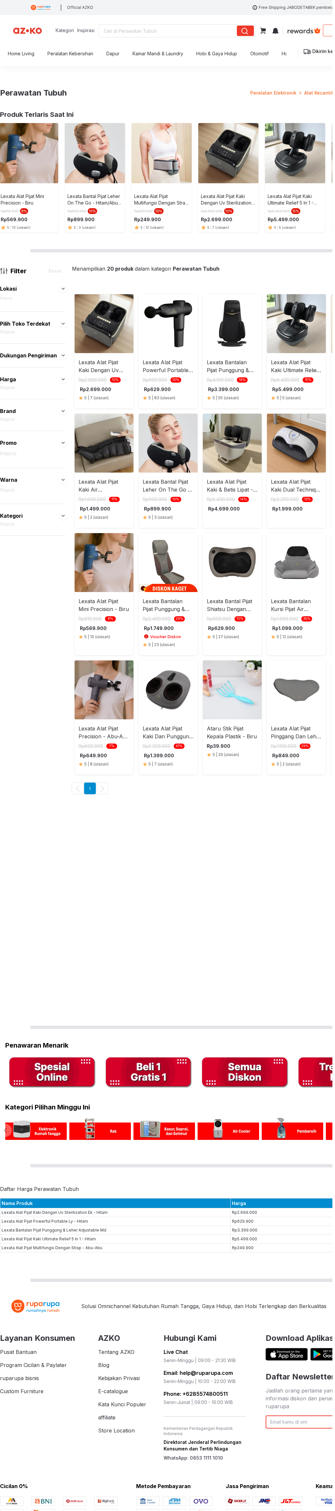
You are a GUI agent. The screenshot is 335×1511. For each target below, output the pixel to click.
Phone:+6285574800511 (196, 1394)
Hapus (6, 298)
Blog (103, 1365)
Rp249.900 (243, 1247)
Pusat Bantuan (18, 1352)
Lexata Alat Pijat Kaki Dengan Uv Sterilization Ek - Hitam (55, 1212)
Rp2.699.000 (244, 1212)
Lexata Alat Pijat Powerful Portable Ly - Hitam (45, 1221)
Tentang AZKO (116, 1352)
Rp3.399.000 (244, 1230)
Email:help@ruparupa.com (198, 1373)
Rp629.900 (243, 1221)
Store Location (116, 1430)
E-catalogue (113, 1391)
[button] (63, 289)
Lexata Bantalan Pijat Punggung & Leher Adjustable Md (54, 1230)
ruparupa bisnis (19, 1378)
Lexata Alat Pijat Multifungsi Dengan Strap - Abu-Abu (52, 1247)
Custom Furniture (22, 1391)
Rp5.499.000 (244, 1238)
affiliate (106, 1417)
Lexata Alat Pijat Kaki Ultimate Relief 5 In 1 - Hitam (49, 1238)
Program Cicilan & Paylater (33, 1365)
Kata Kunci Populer (122, 1404)
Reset (55, 271)
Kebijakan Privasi (119, 1378)
